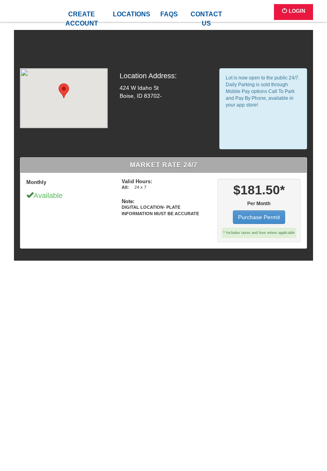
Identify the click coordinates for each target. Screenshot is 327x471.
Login (296, 11)
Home (49, 15)
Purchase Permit (259, 217)
